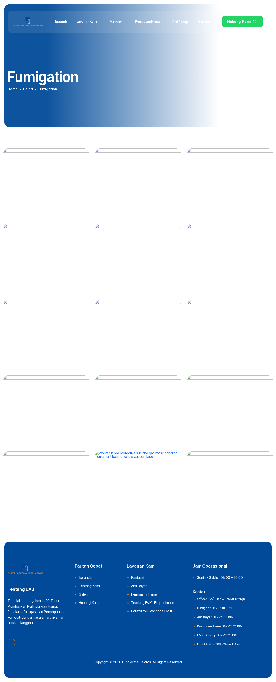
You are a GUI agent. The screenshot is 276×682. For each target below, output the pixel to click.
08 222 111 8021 (222, 608)
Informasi (203, 22)
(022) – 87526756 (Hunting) (226, 599)
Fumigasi (116, 21)
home (12, 89)
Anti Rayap (180, 22)
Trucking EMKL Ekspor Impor (152, 602)
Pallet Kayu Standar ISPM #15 (153, 611)
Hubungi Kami (239, 21)
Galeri (28, 89)
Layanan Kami (86, 21)
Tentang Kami (89, 586)
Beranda (61, 22)
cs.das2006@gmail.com (223, 644)
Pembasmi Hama (147, 21)
